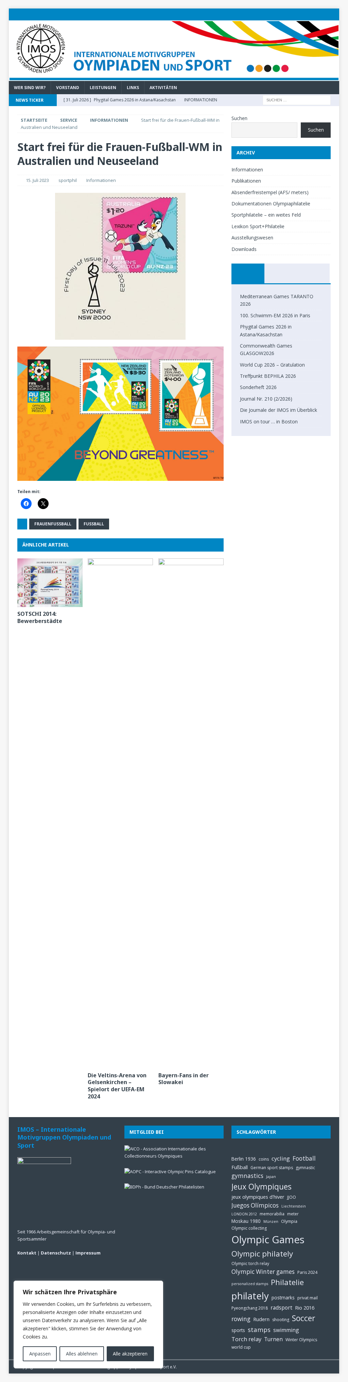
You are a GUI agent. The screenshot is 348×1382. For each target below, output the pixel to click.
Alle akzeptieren (130, 1353)
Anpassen (40, 1353)
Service (68, 120)
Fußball (94, 524)
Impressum (88, 1253)
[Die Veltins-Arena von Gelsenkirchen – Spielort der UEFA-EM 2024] (120, 813)
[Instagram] (333, 14)
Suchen (239, 118)
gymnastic (305, 1167)
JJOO (291, 1197)
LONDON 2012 (244, 1214)
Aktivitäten (163, 87)
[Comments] (313, 273)
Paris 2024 (307, 1272)
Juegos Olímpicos (255, 1205)
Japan (271, 1176)
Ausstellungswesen (252, 237)
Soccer (303, 1318)
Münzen (270, 1221)
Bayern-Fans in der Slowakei (183, 1079)
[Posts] (247, 273)
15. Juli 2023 (37, 180)
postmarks (283, 1297)
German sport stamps (271, 1167)
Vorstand (67, 87)
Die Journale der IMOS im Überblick (278, 410)
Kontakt (26, 1253)
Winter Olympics (301, 1340)
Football (304, 1158)
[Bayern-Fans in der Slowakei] (191, 813)
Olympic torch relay (250, 1263)
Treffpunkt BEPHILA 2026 (268, 376)
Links (133, 87)
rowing (240, 1319)
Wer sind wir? (30, 87)
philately (250, 1296)
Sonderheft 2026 (258, 387)
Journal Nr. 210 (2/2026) (266, 398)
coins (264, 1159)
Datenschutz (56, 1253)
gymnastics (247, 1176)
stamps (259, 1329)
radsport (281, 1307)
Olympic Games (267, 1239)
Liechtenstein (293, 1206)
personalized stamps (249, 1283)
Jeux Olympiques (261, 1186)
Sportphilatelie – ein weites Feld (266, 215)
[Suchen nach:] (297, 99)
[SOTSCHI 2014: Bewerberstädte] (50, 582)
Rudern (261, 1319)
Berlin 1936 (243, 1159)
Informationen (101, 180)
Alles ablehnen (82, 1353)
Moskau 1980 (246, 1221)
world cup (241, 1347)
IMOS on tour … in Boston (269, 421)
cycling (281, 1158)
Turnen (273, 1339)
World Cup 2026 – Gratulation (272, 364)
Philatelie (287, 1282)
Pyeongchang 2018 (249, 1308)
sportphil (67, 180)
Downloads (244, 249)
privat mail (307, 1298)
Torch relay (246, 1339)
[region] (88, 1324)
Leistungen (103, 87)
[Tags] (280, 273)
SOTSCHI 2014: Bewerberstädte (39, 617)
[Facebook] (320, 14)
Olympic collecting (249, 1228)
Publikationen (246, 181)
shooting (280, 1319)
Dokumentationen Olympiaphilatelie (270, 203)
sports (238, 1330)
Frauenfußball (52, 524)
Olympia (289, 1221)
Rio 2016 (304, 1307)
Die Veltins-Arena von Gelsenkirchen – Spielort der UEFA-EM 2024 (117, 1086)
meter (293, 1214)
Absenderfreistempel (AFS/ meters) (270, 192)
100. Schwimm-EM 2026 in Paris (275, 315)
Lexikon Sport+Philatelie (257, 226)
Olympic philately (262, 1253)
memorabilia (272, 1214)
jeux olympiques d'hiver (257, 1196)
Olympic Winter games (263, 1272)
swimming (286, 1330)
